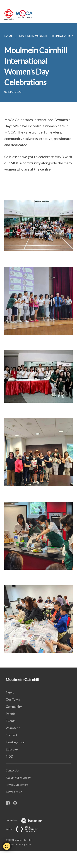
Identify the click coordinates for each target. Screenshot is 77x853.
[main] (38, 345)
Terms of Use (14, 791)
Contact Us (13, 770)
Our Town (13, 699)
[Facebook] (9, 803)
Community (14, 706)
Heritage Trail (15, 742)
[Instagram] (16, 803)
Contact (11, 735)
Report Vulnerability (18, 777)
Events (11, 721)
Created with (12, 820)
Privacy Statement (17, 784)
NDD (9, 756)
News (10, 692)
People (11, 714)
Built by (9, 829)
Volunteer (13, 728)
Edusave (12, 749)
